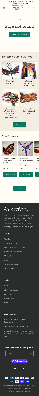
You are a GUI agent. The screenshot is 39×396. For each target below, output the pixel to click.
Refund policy (18, 388)
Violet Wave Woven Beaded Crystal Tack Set (26, 162)
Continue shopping (19, 34)
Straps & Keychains (11, 264)
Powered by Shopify (24, 385)
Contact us (8, 286)
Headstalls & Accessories (13, 252)
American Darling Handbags (14, 247)
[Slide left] (14, 182)
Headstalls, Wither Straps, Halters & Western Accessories (10, 113)
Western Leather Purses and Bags (29, 83)
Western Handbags (11, 243)
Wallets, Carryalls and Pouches (29, 111)
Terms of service (15, 391)
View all (19, 125)
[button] (4, 7)
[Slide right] (24, 182)
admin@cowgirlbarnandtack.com (16, 326)
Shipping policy (26, 391)
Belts (6, 260)
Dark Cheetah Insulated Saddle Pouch (9, 161)
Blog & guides (9, 298)
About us (7, 294)
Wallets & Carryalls (11, 256)
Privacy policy (28, 388)
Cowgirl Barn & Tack (13, 385)
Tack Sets (7, 239)
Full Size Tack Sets (9, 82)
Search (6, 303)
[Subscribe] (31, 353)
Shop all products (10, 268)
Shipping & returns (11, 290)
